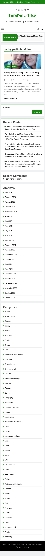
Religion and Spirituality (13, 484)
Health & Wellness (12, 407)
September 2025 (11, 212)
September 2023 (11, 298)
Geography (9, 398)
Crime (8, 66)
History (7, 412)
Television (8, 508)
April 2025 (8, 235)
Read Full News (9, 98)
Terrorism (8, 518)
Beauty (7, 326)
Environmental (10, 369)
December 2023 (11, 283)
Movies (7, 450)
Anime (7, 311)
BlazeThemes (24, 547)
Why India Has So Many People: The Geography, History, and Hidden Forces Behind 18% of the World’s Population (23, 136)
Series (7, 494)
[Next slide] (42, 2)
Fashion (8, 374)
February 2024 (10, 274)
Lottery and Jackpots (13, 436)
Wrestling (8, 537)
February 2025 (10, 245)
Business (8, 335)
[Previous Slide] (38, 2)
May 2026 (8, 192)
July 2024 (8, 264)
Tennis (7, 513)
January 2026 (10, 202)
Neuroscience (10, 465)
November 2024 (11, 255)
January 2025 (10, 250)
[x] (22, 9)
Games (7, 393)
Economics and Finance (14, 355)
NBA (6, 460)
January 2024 (10, 279)
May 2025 (8, 231)
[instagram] (18, 9)
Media (7, 441)
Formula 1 (8, 388)
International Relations (13, 422)
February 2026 (10, 197)
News (14, 66)
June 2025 (9, 226)
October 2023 (10, 293)
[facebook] (16, 9)
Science (8, 489)
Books (7, 331)
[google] (25, 9)
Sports (7, 498)
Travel (7, 522)
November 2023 (11, 288)
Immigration (9, 417)
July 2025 (8, 221)
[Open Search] (38, 29)
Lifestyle (8, 431)
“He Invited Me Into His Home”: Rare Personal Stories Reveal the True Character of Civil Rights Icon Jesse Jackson (20, 2)
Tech (6, 503)
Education (8, 359)
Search (6, 108)
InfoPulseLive (22, 15)
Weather (8, 532)
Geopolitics (9, 403)
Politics (7, 479)
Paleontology (9, 474)
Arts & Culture (10, 316)
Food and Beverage (12, 379)
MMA (7, 446)
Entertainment (10, 364)
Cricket (7, 345)
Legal (7, 426)
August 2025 (9, 216)
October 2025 (10, 207)
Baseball (8, 321)
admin (8, 80)
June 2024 (9, 269)
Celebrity (8, 340)
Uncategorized (10, 527)
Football (8, 383)
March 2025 (9, 240)
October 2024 (10, 259)
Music (7, 455)
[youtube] (28, 9)
